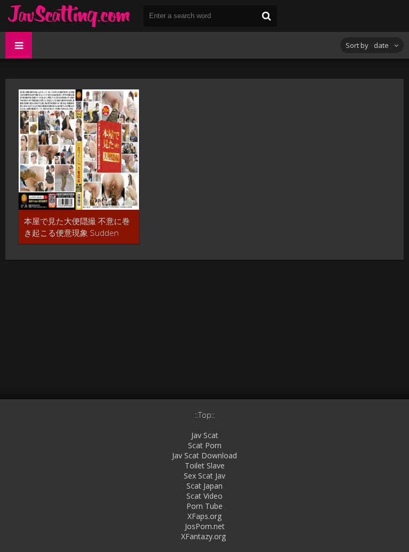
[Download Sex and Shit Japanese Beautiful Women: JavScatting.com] (69, 16)
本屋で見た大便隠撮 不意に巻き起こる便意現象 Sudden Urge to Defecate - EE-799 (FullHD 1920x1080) (77, 227)
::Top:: (205, 415)
